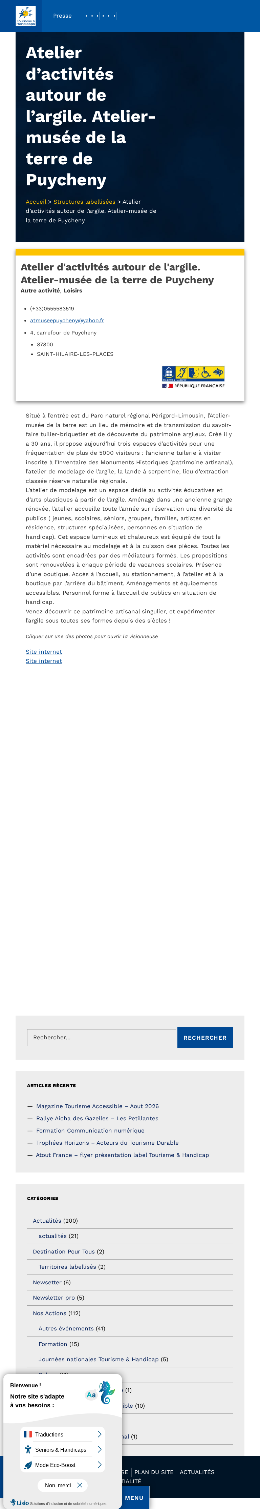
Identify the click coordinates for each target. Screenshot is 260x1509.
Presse (62, 15)
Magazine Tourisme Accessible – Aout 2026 (97, 1106)
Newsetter (47, 1282)
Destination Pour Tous (64, 1251)
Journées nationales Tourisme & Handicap (99, 1359)
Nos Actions (49, 1313)
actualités (53, 1235)
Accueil (36, 201)
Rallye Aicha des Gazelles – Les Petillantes (97, 1118)
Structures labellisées (84, 201)
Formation (53, 1344)
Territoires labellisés (67, 1266)
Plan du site (154, 1472)
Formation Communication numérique (90, 1130)
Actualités (47, 1220)
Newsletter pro (54, 1297)
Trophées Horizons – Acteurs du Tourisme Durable (107, 1142)
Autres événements (66, 1328)
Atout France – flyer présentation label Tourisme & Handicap (122, 1154)
